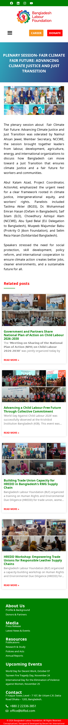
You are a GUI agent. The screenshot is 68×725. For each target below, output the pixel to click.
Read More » (11, 360)
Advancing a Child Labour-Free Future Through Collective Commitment (32, 409)
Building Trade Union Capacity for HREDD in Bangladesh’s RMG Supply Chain (31, 484)
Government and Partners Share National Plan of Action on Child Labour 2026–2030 (34, 335)
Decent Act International (53, 723)
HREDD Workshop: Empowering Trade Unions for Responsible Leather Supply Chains (33, 560)
